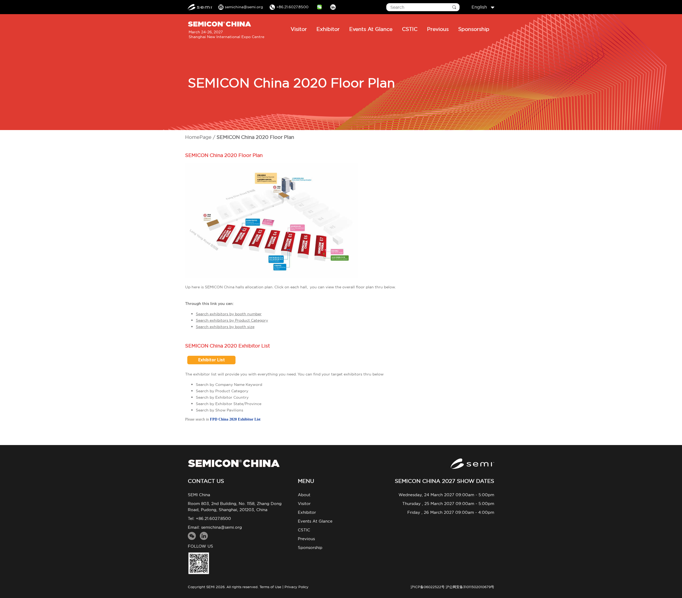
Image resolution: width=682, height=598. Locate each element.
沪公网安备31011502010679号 (470, 587)
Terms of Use (270, 587)
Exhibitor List (211, 359)
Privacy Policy (296, 587)
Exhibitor (328, 29)
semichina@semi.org (221, 527)
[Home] (233, 463)
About (304, 494)
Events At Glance (370, 29)
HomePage (198, 137)
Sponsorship (473, 29)
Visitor (299, 29)
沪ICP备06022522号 (428, 587)
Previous (438, 29)
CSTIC (409, 29)
